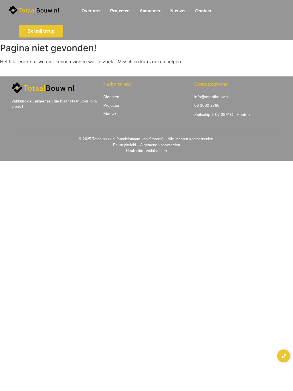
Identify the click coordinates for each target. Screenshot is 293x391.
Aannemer (150, 10)
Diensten (111, 96)
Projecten (120, 10)
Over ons (91, 10)
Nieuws (177, 10)
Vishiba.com (156, 151)
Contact (203, 10)
